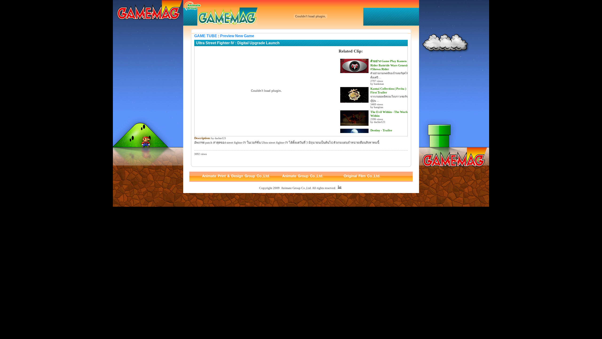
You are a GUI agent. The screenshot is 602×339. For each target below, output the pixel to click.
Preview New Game (237, 36)
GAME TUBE (205, 36)
